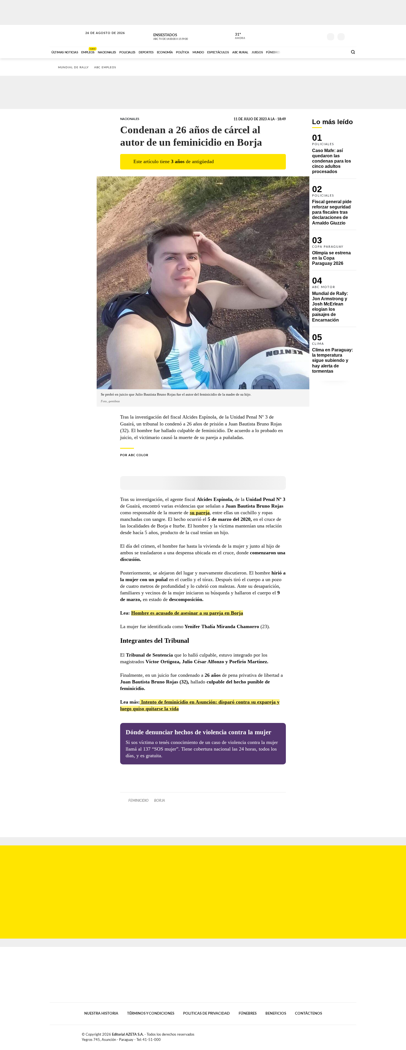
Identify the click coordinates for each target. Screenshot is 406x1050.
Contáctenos (308, 1013)
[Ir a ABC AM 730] (314, 51)
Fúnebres (248, 1013)
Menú (351, 36)
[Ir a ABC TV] (299, 51)
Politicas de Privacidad (206, 1013)
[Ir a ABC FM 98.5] (336, 51)
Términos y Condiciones (150, 1013)
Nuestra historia (101, 1013)
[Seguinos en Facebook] (294, 35)
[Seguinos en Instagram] (319, 35)
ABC (66, 36)
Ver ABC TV (181, 35)
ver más (237, 36)
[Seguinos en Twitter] (302, 35)
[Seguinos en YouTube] (311, 35)
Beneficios (275, 1013)
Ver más (334, 156)
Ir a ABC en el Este (100, 38)
